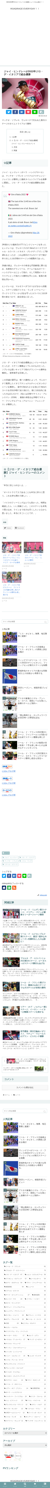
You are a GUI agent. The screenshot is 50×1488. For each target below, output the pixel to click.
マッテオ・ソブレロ (11, 861)
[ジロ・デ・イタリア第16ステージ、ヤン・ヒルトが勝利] (33, 547)
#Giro (35, 222)
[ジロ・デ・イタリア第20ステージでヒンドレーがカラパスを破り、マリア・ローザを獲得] (11, 547)
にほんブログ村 (9, 771)
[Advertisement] (25, 40)
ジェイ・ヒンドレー (11, 857)
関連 (15, 150)
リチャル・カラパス (11, 864)
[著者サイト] (4, 888)
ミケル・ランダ (26, 861)
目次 (22, 132)
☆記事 (14, 137)
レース (7, 853)
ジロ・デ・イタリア (28, 857)
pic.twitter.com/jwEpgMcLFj (20, 226)
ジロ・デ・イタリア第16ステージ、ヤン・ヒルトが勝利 (33, 557)
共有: (16, 147)
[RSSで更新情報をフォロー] (14, 888)
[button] (45, 622)
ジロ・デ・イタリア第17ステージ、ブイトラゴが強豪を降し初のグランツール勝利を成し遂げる (11, 590)
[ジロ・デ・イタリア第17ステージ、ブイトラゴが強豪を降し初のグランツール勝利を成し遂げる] (11, 577)
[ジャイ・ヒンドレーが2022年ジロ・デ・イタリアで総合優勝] (22, 112)
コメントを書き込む (25, 1087)
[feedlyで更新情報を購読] (9, 888)
